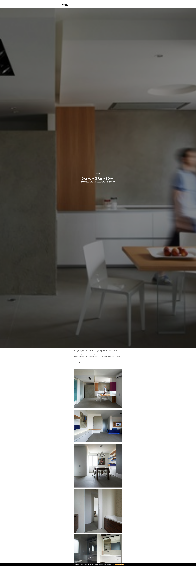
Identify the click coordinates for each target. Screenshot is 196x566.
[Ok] (194, 564)
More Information (120, 564)
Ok (115, 564)
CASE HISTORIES (98, 173)
